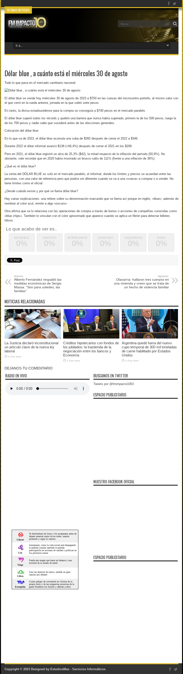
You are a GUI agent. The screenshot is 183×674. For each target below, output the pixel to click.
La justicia (40, 3)
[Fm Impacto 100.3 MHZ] (27, 27)
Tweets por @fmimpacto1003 (113, 384)
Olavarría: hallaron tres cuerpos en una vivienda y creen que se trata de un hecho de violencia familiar (141, 282)
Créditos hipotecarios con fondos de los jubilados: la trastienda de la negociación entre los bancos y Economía (91, 349)
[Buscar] (174, 23)
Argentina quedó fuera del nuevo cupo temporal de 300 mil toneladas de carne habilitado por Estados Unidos (149, 349)
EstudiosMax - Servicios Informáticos (78, 669)
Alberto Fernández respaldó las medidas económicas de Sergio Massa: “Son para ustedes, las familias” (37, 284)
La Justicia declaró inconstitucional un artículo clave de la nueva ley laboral (31, 347)
